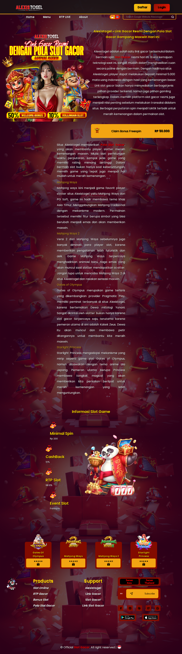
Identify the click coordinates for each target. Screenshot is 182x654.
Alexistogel (93, 588)
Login (162, 7)
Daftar (142, 7)
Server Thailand (149, 581)
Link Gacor (93, 594)
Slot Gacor (122, 57)
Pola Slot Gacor (113, 145)
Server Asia (129, 581)
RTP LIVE (65, 17)
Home (30, 17)
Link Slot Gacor (93, 606)
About (83, 17)
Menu (47, 17)
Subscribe (149, 593)
